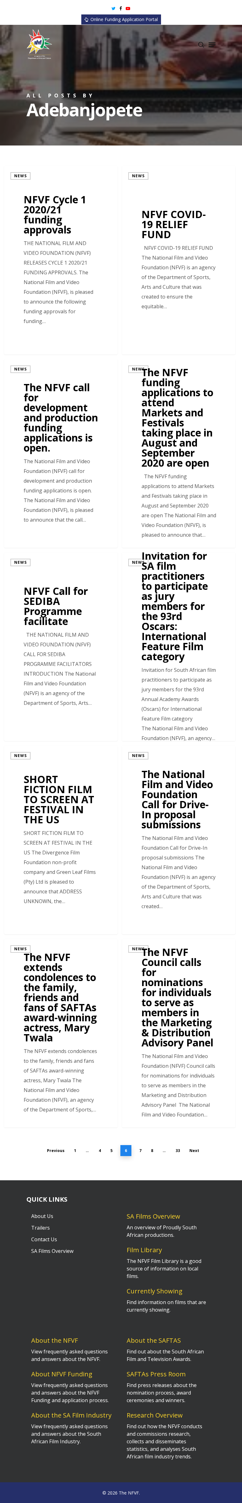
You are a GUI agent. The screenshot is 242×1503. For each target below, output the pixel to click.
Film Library (144, 1250)
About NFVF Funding (61, 1374)
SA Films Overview (52, 1251)
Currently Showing (154, 1291)
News (20, 175)
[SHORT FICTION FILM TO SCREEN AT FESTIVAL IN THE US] (61, 840)
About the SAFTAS (154, 1340)
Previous (56, 1150)
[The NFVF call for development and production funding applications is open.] (61, 453)
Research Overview (155, 1415)
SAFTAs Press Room (156, 1374)
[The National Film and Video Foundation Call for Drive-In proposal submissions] (178, 840)
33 (178, 1150)
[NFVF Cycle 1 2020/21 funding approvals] (61, 260)
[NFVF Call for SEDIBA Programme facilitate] (61, 646)
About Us (42, 1216)
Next (194, 1150)
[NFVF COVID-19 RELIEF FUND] (178, 260)
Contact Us (44, 1239)
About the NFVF (54, 1340)
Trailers (40, 1227)
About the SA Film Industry (71, 1415)
